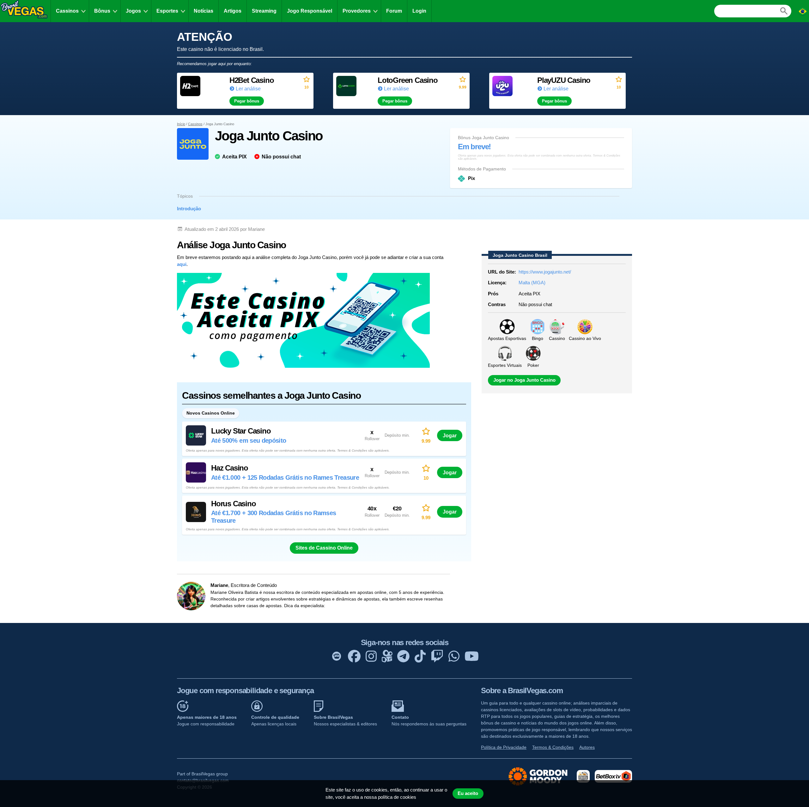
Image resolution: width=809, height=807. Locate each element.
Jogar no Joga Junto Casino (524, 380)
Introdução (189, 208)
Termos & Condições (553, 747)
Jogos (133, 11)
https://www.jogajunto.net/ (545, 271)
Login (419, 11)
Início (181, 124)
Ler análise (248, 88)
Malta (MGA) (532, 282)
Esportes (167, 11)
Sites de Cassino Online (324, 548)
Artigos (232, 11)
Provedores (357, 11)
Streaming (264, 11)
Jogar (450, 435)
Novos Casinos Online (210, 413)
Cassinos (67, 11)
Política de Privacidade (503, 747)
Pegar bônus (246, 101)
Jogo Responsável (309, 11)
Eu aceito (468, 793)
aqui (181, 264)
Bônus (102, 11)
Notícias (203, 11)
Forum (394, 11)
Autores (587, 747)
